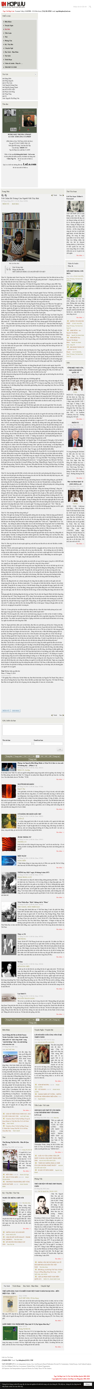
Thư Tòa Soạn (72, 191)
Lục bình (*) (22, 994)
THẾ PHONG (22, 939)
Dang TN (72, 344)
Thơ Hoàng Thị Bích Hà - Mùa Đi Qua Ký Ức (15, 1143)
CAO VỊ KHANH (76, 352)
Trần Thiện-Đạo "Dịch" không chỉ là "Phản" (33, 902)
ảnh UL (4, 96)
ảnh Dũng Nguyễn (7, 81)
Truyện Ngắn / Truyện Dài (44, 1030)
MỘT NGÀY (22, 856)
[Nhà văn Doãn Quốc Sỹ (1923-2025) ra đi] (75, 496)
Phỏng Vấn (38, 1179)
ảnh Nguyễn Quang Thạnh (10, 87)
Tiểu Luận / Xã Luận (42, 1105)
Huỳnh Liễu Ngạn (24, 1174)
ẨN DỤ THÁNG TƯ (24, 837)
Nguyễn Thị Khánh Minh (77, 335)
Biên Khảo (6, 1030)
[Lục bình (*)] (9, 997)
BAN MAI (15, 204)
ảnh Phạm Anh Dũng (8, 92)
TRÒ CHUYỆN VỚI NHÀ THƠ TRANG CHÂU (48, 1185)
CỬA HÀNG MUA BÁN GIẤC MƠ (29, 814)
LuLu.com (31, 154)
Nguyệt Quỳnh (41, 1099)
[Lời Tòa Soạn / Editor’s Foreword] (75, 206)
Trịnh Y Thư (21, 789)
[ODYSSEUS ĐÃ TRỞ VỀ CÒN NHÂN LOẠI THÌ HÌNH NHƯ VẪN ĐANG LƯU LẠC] (42, 1131)
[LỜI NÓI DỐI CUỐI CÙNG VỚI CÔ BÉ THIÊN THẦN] (42, 1054)
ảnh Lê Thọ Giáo (7, 83)
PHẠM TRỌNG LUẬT (25, 877)
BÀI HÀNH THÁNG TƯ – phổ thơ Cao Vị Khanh (75, 349)
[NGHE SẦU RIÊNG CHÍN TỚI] (10, 1209)
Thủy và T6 (22, 934)
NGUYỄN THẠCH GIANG (26, 998)
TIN (68, 363)
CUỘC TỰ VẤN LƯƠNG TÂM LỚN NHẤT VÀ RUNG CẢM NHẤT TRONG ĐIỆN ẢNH (48, 1158)
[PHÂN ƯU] (75, 438)
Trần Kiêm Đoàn (26, 1203)
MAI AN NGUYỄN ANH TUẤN (46, 1042)
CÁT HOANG (42, 1089)
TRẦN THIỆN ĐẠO (33, 907)
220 (50, 756)
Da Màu (27, 770)
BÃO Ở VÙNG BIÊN (12, 1177)
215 (29, 756)
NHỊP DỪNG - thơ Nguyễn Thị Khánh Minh (74, 333)
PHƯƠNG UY (22, 842)
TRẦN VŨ (5, 204)
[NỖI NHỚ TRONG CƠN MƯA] (74, 290)
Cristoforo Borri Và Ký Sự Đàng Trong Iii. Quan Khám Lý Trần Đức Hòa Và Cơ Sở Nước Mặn (16, 1121)
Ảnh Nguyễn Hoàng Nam (10, 85)
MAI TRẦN (44, 1274)
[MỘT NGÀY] (9, 861)
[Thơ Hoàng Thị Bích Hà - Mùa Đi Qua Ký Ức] (10, 1160)
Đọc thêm (59, 779)
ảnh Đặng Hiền (6, 78)
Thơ (3, 1137)
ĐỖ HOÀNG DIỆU (24, 966)
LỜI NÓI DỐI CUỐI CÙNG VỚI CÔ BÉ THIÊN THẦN (48, 1036)
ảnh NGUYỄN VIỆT (8, 89)
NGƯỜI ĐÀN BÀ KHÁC (26, 784)
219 (46, 756)
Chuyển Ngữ (45, 1286)
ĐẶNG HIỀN (22, 860)
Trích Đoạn (16, 1286)
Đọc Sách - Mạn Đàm (30, 1286)
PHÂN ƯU (75, 423)
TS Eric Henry (34, 1298)
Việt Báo (75, 504)
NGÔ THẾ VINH (10, 1049)
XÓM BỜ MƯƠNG (43, 1084)
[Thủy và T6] (9, 944)
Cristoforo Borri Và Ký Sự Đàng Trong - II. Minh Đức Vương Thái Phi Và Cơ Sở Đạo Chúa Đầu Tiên (15, 1128)
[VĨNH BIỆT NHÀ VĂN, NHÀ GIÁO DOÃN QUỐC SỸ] (75, 384)
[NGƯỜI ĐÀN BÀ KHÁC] (9, 791)
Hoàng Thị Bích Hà (27, 1149)
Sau (60, 195)
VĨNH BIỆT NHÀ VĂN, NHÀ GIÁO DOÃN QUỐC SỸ (75, 370)
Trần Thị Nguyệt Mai (43, 1191)
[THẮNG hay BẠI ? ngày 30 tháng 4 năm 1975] (9, 882)
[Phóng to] (5, 195)
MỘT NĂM (9, 1174)
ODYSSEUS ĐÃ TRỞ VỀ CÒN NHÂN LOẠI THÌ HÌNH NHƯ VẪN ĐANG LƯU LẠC (47, 1112)
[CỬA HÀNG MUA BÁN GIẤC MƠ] (9, 821)
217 (37, 756)
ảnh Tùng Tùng (6, 94)
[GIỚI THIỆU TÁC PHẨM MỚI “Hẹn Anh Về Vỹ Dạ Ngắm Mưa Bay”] (10, 1333)
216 (33, 756)
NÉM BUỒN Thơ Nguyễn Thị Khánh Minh (73, 340)
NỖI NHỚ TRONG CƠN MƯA (75, 272)
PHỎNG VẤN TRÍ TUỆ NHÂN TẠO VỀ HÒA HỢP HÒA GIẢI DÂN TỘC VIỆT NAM (48, 1265)
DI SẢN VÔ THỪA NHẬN (45, 1170)
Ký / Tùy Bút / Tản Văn (10, 1193)
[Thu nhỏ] (2, 195)
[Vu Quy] (9, 969)
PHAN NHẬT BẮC (11, 1234)
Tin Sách (7, 1286)
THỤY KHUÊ (22, 907)
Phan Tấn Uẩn (10, 1244)
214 (25, 756)
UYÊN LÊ (21, 819)
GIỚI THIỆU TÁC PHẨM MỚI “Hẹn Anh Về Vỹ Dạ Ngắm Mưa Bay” (26, 1324)
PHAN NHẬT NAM (55, 1279)
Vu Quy (20, 962)
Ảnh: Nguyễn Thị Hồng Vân (10, 98)
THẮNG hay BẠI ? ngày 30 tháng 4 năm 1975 (33, 872)
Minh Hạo (56, 1117)
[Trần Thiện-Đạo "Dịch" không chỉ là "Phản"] (9, 912)
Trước (55, 195)
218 (42, 756)
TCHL (75, 392)
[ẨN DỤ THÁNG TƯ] (9, 844)
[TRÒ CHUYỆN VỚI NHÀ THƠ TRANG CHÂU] (42, 1204)
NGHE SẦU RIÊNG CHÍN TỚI (13, 1198)
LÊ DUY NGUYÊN (78, 276)
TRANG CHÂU (53, 1191)
